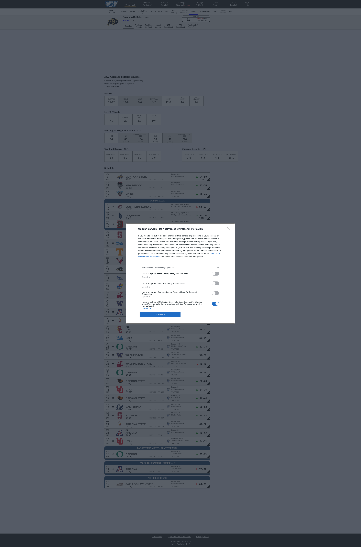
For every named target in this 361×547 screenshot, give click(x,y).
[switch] (215, 274)
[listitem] (180, 267)
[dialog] (180, 273)
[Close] (229, 229)
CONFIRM (160, 314)
